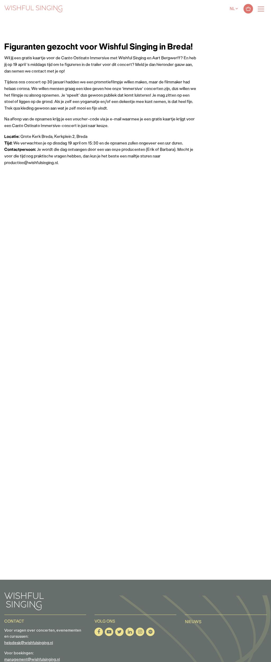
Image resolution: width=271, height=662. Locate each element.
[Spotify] (150, 632)
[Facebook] (98, 632)
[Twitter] (119, 632)
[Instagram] (140, 632)
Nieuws (193, 622)
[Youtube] (109, 632)
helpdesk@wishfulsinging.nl (28, 643)
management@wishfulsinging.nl (32, 659)
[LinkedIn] (129, 632)
